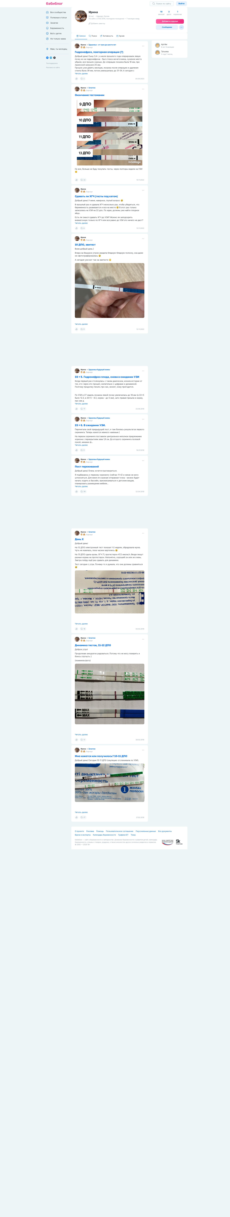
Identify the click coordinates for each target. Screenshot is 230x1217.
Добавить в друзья (170, 21)
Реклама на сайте (53, 67)
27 (84, 817)
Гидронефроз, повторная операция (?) (99, 52)
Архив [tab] (121, 36)
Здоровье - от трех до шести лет (102, 45)
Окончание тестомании (89, 95)
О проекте (79, 831)
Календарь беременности (104, 835)
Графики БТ (123, 835)
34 (84, 491)
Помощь (100, 831)
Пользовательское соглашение (119, 831)
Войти (181, 3)
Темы (133, 835)
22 (84, 180)
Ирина (83, 45)
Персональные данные (146, 831)
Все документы (165, 831)
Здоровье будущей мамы (99, 370)
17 (84, 409)
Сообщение (167, 27)
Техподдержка (52, 63)
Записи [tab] (82, 36)
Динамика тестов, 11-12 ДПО (93, 645)
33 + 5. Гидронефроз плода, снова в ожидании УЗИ (107, 376)
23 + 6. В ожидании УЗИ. (90, 425)
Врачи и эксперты (83, 835)
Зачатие (91, 88)
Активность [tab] (108, 36)
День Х (79, 539)
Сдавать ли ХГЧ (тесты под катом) (96, 196)
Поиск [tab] (94, 36)
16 (84, 629)
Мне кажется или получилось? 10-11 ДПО (101, 756)
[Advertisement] (169, 97)
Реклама (90, 831)
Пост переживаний (87, 466)
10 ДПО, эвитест (85, 244)
